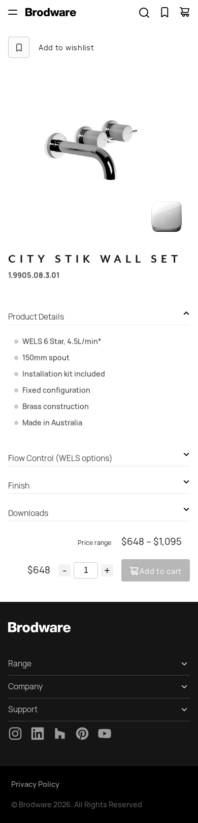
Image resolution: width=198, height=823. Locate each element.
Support (23, 709)
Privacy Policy (35, 784)
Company (25, 686)
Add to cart (161, 571)
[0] (164, 12)
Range (19, 663)
